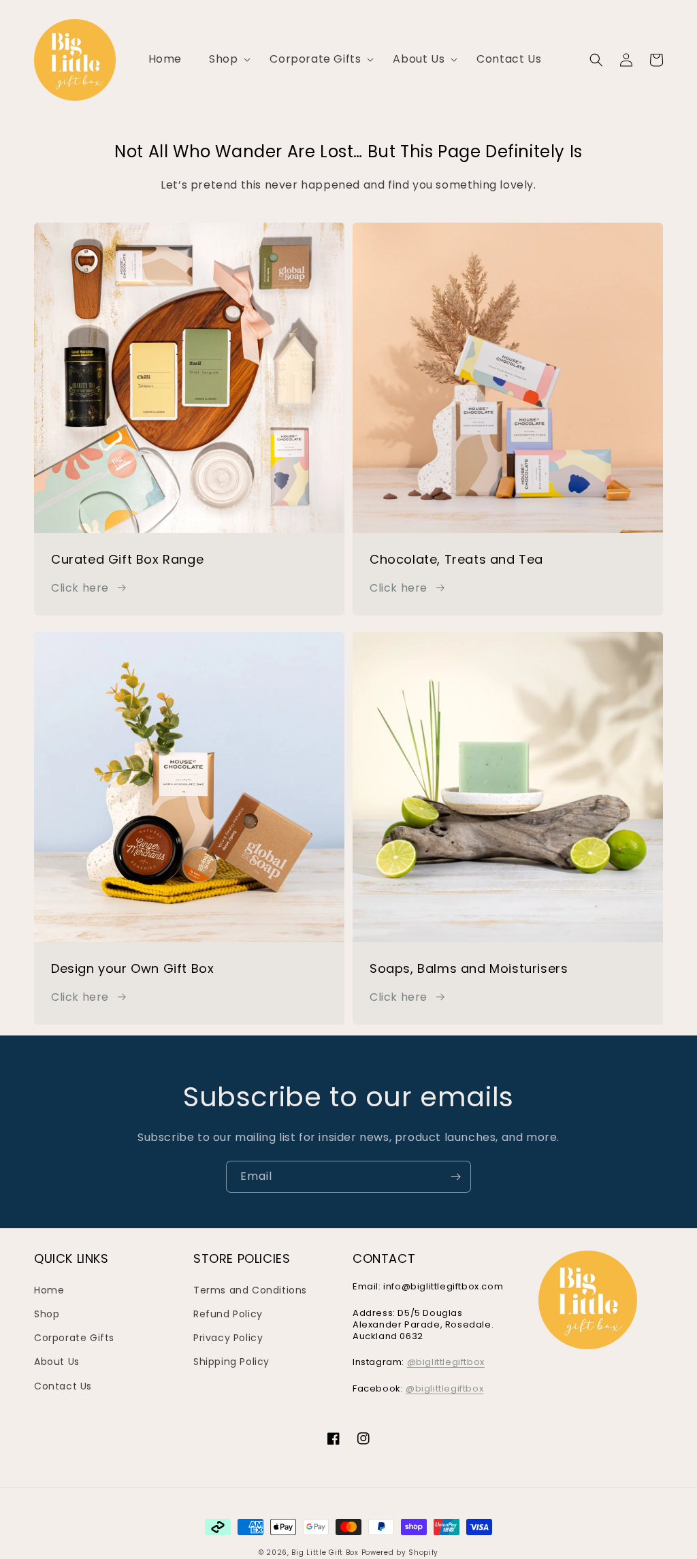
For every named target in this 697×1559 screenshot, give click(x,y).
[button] (225, 59)
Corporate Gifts (74, 1338)
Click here (80, 588)
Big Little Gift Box (324, 1552)
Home (49, 1290)
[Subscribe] (455, 1177)
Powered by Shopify (400, 1552)
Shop (46, 1314)
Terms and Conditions (250, 1290)
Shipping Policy (231, 1361)
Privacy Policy (228, 1338)
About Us (57, 1361)
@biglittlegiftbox (446, 1361)
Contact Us (63, 1386)
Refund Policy (228, 1314)
